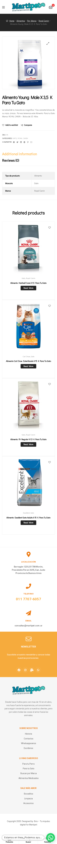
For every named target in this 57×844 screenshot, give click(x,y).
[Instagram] (25, 670)
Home (11, 20)
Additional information (19, 154)
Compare (28, 125)
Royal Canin (44, 20)
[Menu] (5, 7)
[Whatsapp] (38, 670)
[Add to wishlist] (49, 227)
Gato (15, 138)
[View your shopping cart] (51, 7)
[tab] (28, 154)
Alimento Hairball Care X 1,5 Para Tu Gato (28, 283)
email (28, 621)
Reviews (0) (10, 160)
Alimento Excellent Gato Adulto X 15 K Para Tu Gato (28, 517)
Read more (28, 288)
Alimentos (21, 20)
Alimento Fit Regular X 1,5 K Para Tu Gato (28, 439)
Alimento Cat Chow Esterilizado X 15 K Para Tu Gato (28, 361)
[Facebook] (19, 670)
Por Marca (31, 20)
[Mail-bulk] (31, 670)
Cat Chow (26, 356)
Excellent (26, 513)
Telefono (28, 594)
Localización (28, 562)
